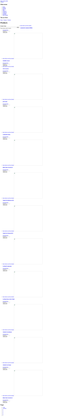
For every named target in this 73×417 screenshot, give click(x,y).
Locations (4, 14)
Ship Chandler (5, 15)
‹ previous (4, 408)
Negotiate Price (5, 30)
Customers (5, 13)
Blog (4, 9)
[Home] (2, 1)
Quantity (4, 31)
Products (4, 7)
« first (4, 407)
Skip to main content (4, 0)
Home (4, 6)
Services (4, 8)
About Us (4, 10)
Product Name (3, 26)
